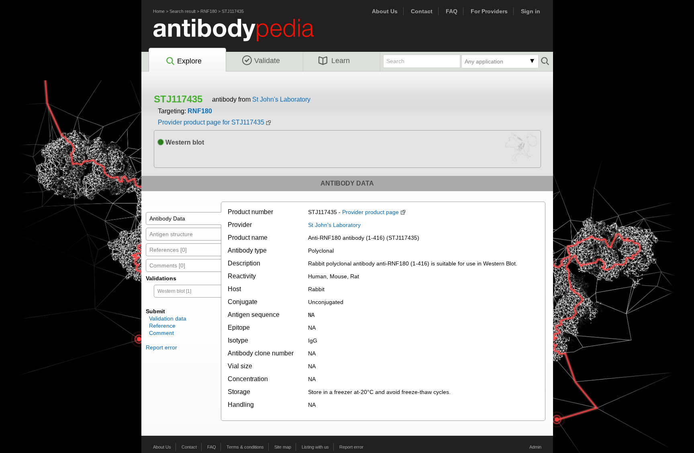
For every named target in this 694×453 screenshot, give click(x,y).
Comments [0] (167, 265)
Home (159, 11)
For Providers (489, 11)
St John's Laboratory (281, 99)
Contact (422, 11)
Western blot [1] (174, 291)
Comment (161, 333)
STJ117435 (233, 11)
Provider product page (370, 212)
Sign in (530, 11)
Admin (535, 447)
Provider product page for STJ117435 (211, 122)
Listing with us (315, 447)
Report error (161, 347)
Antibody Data (167, 218)
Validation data (167, 318)
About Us (385, 11)
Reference (162, 325)
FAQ (451, 11)
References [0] (168, 250)
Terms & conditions (245, 447)
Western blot (184, 142)
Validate (267, 61)
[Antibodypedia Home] (241, 35)
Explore (189, 61)
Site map (282, 447)
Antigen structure (171, 234)
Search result (182, 11)
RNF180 (208, 11)
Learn (340, 61)
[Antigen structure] (521, 150)
